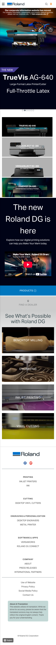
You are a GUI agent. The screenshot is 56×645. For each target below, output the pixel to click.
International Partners (28, 572)
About (28, 563)
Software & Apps (28, 537)
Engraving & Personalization (28, 516)
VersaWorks (28, 542)
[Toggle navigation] (3, 4)
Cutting (28, 498)
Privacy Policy (28, 586)
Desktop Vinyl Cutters (28, 503)
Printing (28, 477)
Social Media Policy (28, 590)
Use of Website (28, 582)
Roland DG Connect (28, 546)
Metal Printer (28, 524)
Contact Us (28, 595)
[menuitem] (51, 4)
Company (28, 559)
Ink (28, 485)
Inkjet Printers (28, 481)
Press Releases (28, 568)
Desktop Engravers (28, 520)
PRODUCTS (27, 290)
